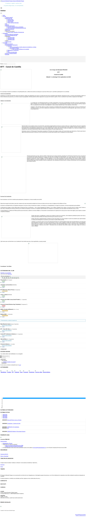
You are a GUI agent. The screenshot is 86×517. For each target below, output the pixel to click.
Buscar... (2, 63)
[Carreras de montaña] (10, 278)
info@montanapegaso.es (5, 488)
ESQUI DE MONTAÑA (12, 52)
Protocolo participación (10, 25)
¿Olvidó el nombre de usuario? (9, 361)
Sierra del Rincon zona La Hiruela (14, 420)
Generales (9, 45)
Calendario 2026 (10, 39)
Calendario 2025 (10, 38)
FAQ (6, 23)
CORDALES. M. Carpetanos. (13, 426)
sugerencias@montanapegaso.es (7, 489)
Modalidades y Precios (7, 443)
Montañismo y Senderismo (13, 50)
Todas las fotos (8, 41)
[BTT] (7, 278)
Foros (1, 466)
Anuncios (2, 464)
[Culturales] (18, 278)
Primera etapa (10, 19)
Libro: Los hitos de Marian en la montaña (20, 49)
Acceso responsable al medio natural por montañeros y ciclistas (23, 47)
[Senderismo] (12, 278)
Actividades (5, 33)
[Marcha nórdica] (16, 278)
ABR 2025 (5, 414)
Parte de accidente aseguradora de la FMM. (14, 445)
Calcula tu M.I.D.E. (4, 454)
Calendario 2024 (10, 37)
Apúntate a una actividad (5, 272)
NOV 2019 (5, 417)
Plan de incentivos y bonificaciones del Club (16, 28)
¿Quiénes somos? (9, 17)
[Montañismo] (5, 278)
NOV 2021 (5, 416)
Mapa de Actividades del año (11, 35)
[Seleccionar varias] (1, 277)
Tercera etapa (10, 21)
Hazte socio (7, 30)
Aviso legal (77, 514)
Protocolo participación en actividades (15, 26)
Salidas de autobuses (9, 29)
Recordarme (4, 360)
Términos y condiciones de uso (81, 515)
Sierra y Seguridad (4, 456)
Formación (5, 42)
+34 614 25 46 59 (4, 485)
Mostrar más (4, 349)
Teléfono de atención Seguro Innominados (14, 446)
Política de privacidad (82, 514)
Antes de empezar (9, 43)
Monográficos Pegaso (14, 48)
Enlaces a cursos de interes (11, 53)
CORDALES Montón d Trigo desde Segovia (16, 431)
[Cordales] (3, 278)
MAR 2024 (5, 415)
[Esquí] (14, 278)
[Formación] (9, 278)
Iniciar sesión (3, 359)
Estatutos (7, 24)
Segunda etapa (10, 20)
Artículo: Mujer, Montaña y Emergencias (15, 32)
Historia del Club (8, 18)
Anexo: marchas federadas (13, 22)
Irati (8, 428)
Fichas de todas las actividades (11, 34)
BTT (8, 51)
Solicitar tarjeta (3, 441)
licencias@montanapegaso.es (39, 447)
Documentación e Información (11, 44)
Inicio (4, 15)
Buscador (7, 54)
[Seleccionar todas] (1, 278)
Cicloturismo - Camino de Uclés (13, 423)
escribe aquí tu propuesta (45, 478)
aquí (20, 364)
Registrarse (4, 362)
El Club (4, 16)
